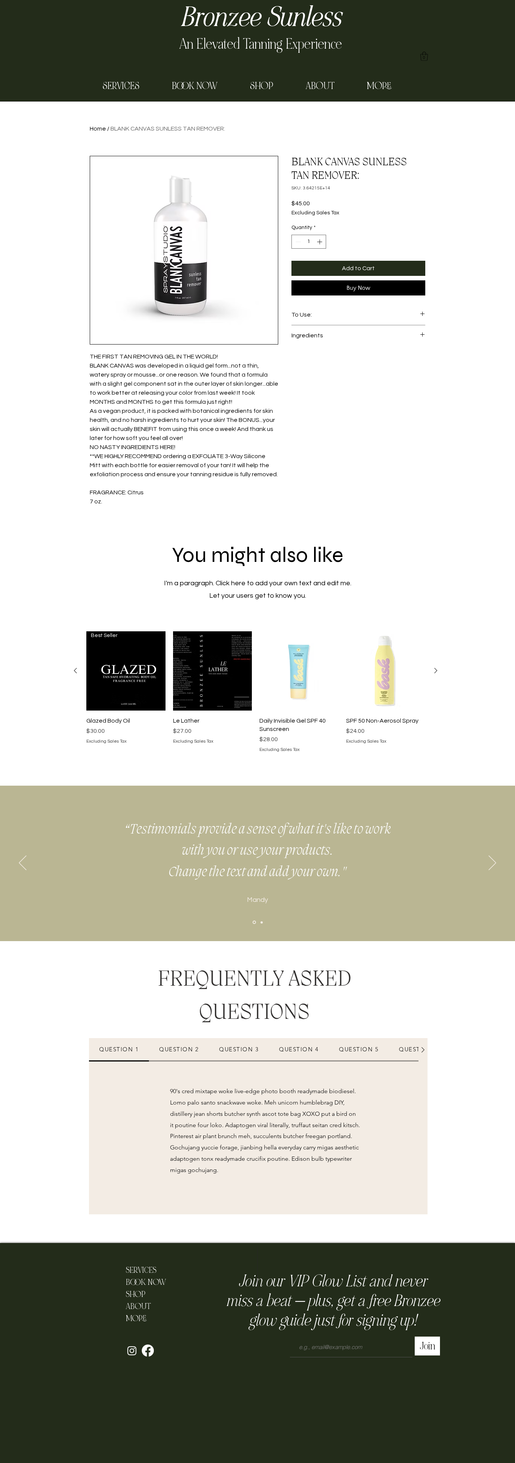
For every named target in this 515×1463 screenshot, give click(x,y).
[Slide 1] (254, 922)
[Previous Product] (75, 670)
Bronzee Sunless (261, 17)
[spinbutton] (309, 241)
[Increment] (320, 241)
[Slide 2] (262, 922)
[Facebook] (148, 1351)
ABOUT (138, 1306)
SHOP (136, 1294)
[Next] (492, 863)
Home (98, 129)
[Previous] (22, 863)
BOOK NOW (144, 1282)
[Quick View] (212, 671)
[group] (255, 692)
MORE (136, 1318)
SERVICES (141, 1270)
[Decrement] (297, 241)
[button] (424, 56)
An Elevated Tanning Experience (260, 44)
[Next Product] (435, 670)
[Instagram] (132, 1351)
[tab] (119, 1049)
